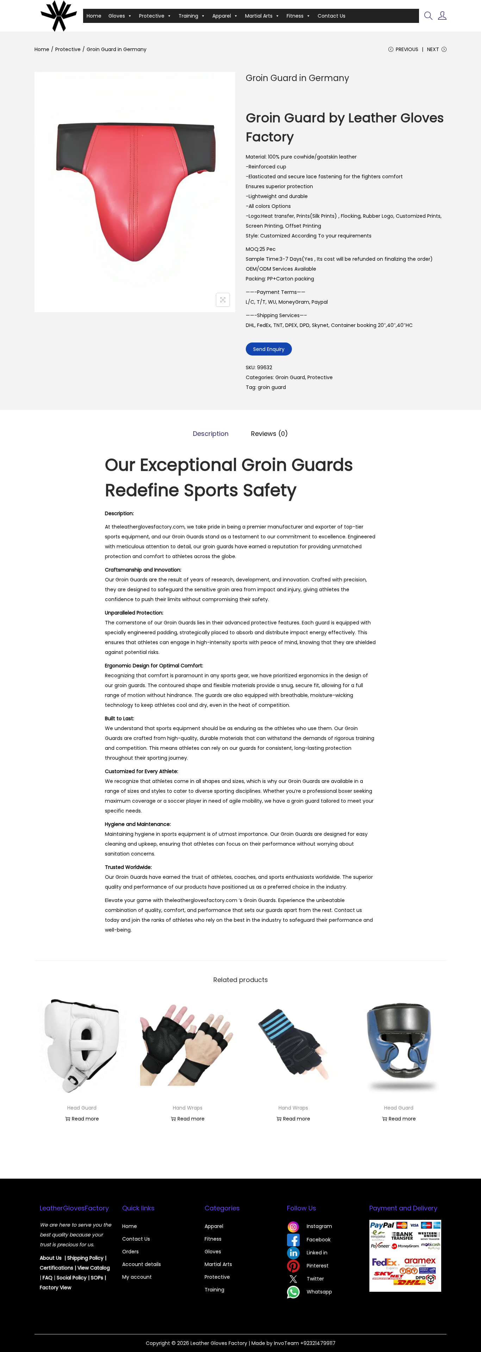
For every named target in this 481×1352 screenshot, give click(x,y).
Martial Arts (259, 15)
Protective (151, 15)
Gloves (116, 15)
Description (211, 433)
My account (137, 1276)
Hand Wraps (187, 1107)
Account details (141, 1264)
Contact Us (331, 15)
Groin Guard (290, 377)
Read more (85, 1118)
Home (94, 15)
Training (188, 15)
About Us (51, 1257)
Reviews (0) (269, 433)
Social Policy (72, 1277)
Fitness (295, 15)
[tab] (211, 434)
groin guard (272, 387)
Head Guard (81, 1107)
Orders (130, 1251)
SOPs (97, 1277)
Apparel (221, 15)
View (83, 1267)
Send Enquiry (269, 349)
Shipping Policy (85, 1257)
